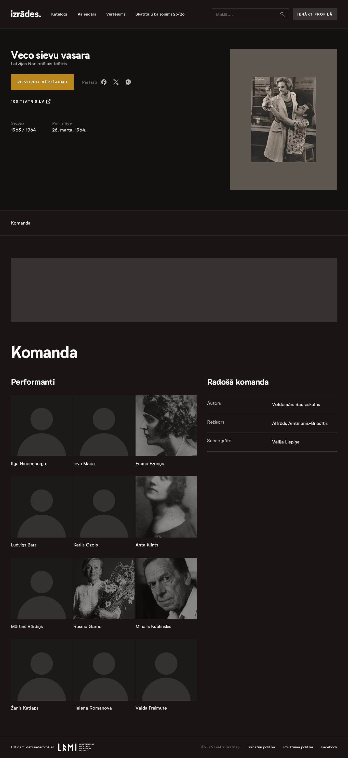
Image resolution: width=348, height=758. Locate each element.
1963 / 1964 (23, 130)
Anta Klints (147, 545)
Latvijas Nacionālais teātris (39, 63)
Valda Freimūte (151, 708)
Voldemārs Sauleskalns (296, 404)
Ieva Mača (84, 463)
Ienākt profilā (315, 14)
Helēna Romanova (92, 708)
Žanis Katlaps (24, 708)
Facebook (329, 747)
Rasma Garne (87, 626)
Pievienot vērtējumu (42, 82)
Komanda (21, 223)
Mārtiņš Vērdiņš (27, 626)
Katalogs (59, 14)
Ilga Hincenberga (28, 463)
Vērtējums (115, 14)
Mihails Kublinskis (153, 626)
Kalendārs (87, 14)
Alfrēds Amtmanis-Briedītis (300, 423)
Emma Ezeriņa (150, 463)
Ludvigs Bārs (23, 545)
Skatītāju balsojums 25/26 (160, 14)
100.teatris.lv (27, 101)
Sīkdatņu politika (261, 747)
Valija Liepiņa (286, 442)
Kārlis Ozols (85, 545)
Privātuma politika (298, 747)
